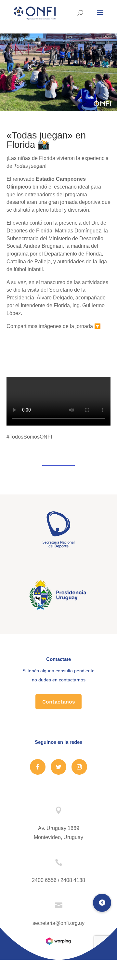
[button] (102, 903)
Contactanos (58, 702)
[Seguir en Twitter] (58, 767)
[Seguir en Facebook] (38, 767)
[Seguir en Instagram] (79, 767)
